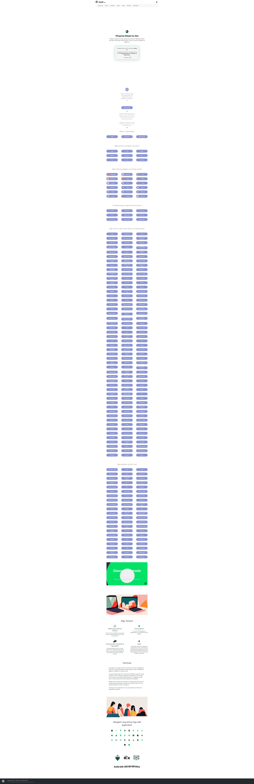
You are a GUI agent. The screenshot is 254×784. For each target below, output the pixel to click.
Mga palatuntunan (125, 53)
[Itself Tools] (127, 761)
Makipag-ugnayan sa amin (30, 782)
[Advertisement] (127, 17)
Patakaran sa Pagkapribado (22, 780)
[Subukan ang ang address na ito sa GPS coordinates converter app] (127, 574)
